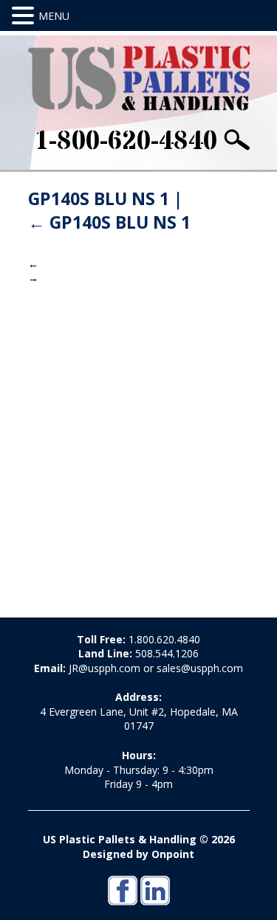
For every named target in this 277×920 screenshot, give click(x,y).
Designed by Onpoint (138, 854)
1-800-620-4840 (125, 141)
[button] (25, 16)
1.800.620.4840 (164, 639)
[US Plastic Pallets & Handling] (139, 78)
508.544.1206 (167, 653)
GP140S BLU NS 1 (109, 222)
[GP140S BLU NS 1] (139, 439)
